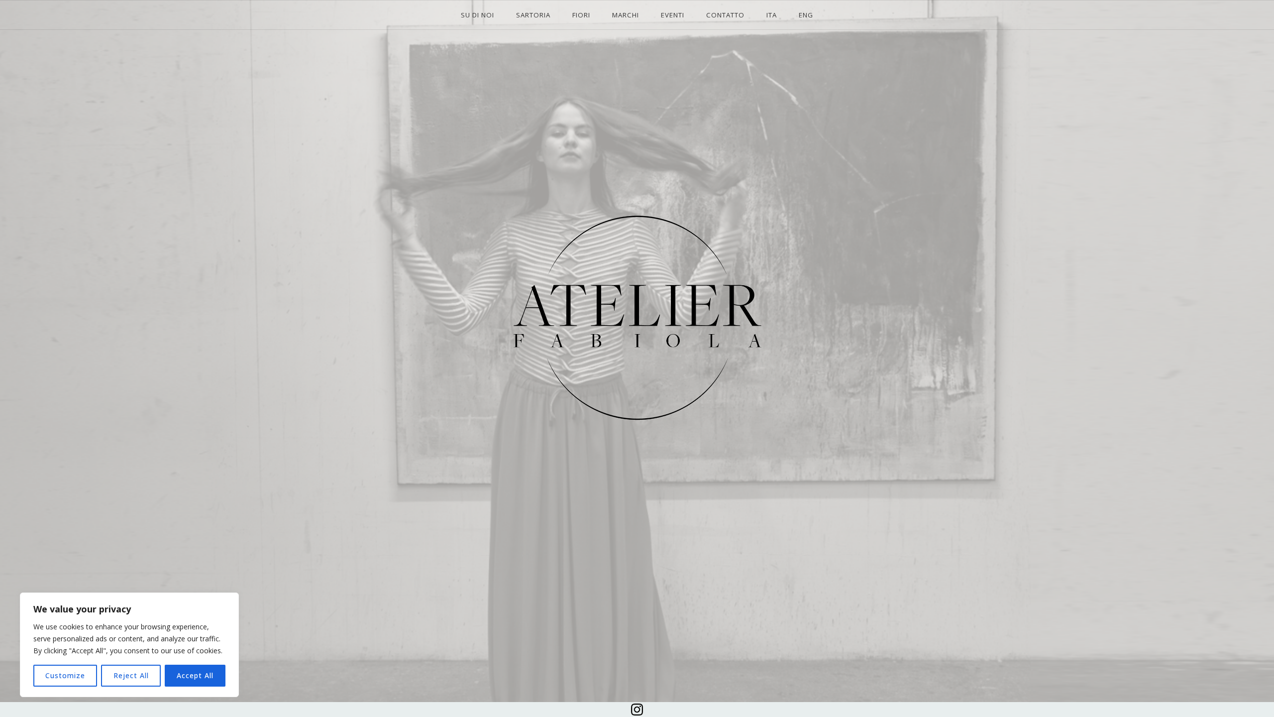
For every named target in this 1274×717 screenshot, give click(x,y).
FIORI (581, 14)
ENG (806, 14)
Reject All (131, 675)
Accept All (195, 675)
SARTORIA (533, 14)
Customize (65, 675)
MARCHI (625, 14)
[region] (129, 645)
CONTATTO (725, 14)
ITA (771, 14)
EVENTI (672, 14)
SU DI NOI (477, 14)
